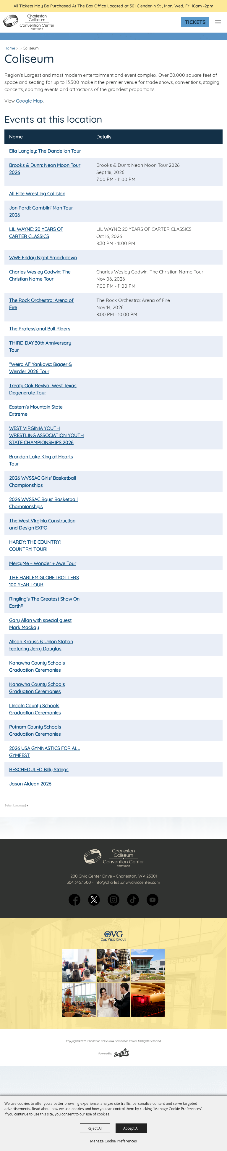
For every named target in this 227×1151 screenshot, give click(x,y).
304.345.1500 (79, 882)
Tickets (195, 22)
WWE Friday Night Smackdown (43, 257)
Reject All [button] (95, 1128)
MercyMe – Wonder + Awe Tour (42, 563)
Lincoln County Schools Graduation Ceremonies (35, 708)
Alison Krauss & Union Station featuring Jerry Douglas (41, 644)
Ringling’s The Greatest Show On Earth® (44, 602)
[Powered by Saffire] (121, 1053)
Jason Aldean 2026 (30, 784)
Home (9, 48)
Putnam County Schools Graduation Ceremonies (35, 730)
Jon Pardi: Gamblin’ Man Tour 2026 (41, 211)
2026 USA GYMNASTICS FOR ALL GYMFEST (44, 751)
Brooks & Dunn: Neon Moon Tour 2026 (44, 168)
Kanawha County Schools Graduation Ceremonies (37, 666)
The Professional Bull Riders (39, 329)
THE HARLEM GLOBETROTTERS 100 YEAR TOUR (44, 580)
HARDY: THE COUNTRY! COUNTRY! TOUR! (35, 545)
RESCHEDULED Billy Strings (39, 769)
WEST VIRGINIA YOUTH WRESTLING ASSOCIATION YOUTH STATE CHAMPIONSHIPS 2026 (46, 435)
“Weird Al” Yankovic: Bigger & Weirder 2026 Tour (40, 367)
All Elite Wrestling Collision (37, 193)
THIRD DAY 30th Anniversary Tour (40, 346)
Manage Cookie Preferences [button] (113, 1141)
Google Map (29, 101)
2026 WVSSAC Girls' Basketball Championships (42, 481)
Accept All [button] (131, 1128)
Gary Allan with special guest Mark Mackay (40, 623)
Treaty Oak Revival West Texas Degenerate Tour (43, 389)
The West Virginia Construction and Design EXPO (42, 524)
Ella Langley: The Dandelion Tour (45, 151)
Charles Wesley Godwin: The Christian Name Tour (40, 275)
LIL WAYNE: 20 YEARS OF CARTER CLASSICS (36, 232)
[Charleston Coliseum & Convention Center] (28, 22)
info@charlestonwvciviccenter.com (127, 882)
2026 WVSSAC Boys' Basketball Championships (43, 502)
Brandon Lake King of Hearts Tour (41, 460)
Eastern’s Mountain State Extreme (36, 410)
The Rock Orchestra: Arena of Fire (41, 303)
